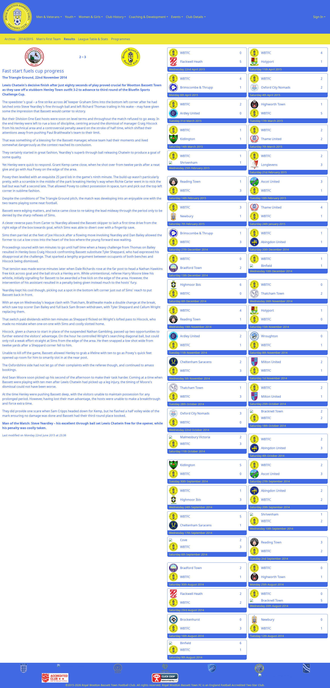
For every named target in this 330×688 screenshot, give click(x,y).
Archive (10, 39)
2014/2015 (25, 39)
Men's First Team (48, 39)
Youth (69, 17)
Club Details (194, 17)
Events (176, 17)
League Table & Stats (93, 39)
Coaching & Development (147, 17)
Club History (115, 17)
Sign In (318, 17)
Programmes (120, 39)
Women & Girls (89, 17)
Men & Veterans (48, 17)
